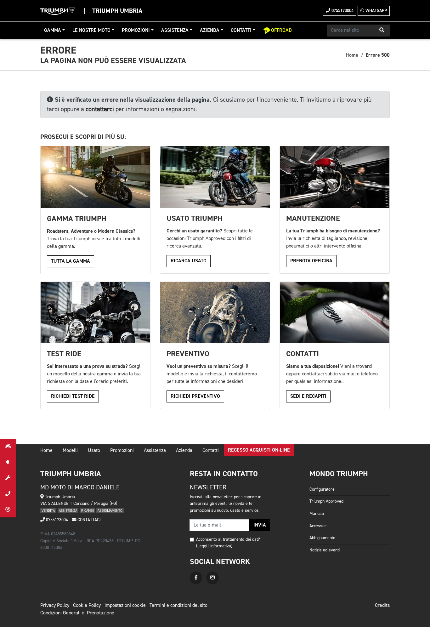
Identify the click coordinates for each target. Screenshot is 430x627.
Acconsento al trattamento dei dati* (228, 539)
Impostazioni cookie (125, 605)
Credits (382, 605)
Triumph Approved (326, 501)
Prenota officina (311, 261)
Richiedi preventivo (195, 396)
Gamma (52, 30)
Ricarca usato (189, 261)
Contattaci (88, 520)
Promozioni (136, 30)
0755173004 (342, 11)
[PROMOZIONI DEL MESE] (8, 462)
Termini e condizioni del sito (178, 605)
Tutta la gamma (70, 261)
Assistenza (175, 30)
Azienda (209, 30)
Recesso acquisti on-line (259, 450)
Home (352, 55)
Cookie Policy (87, 605)
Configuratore (322, 489)
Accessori (318, 526)
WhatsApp (375, 11)
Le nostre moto (91, 30)
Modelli (70, 450)
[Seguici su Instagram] (212, 578)
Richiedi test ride (73, 396)
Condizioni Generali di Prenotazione (77, 613)
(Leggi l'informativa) (214, 546)
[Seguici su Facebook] (196, 578)
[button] (382, 31)
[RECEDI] (8, 509)
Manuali (316, 513)
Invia (259, 525)
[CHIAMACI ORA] (8, 494)
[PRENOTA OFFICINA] (8, 478)
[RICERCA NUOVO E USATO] (8, 446)
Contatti (241, 30)
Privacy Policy (54, 605)
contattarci (100, 109)
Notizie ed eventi (324, 550)
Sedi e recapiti (308, 396)
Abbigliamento (322, 538)
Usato (94, 450)
